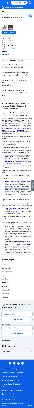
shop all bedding (7, 272)
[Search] (25, 2)
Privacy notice (16, 369)
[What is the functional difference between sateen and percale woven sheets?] (31, 65)
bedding (4, 286)
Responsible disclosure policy (11, 380)
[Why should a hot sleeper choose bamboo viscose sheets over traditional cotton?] (31, 73)
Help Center (6, 351)
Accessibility (20, 373)
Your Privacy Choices (11, 394)
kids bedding (5, 293)
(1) (31, 16)
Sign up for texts (17, 319)
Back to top (29, 405)
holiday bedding (6, 290)
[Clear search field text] (23, 3)
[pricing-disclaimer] (22, 17)
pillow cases (5, 282)
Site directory (6, 369)
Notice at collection (8, 373)
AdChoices (19, 390)
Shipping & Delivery (8, 346)
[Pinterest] (22, 363)
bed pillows (5, 297)
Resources (5, 357)
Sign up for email (17, 333)
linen (3, 275)
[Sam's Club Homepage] (7, 2)
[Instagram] (14, 363)
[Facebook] (10, 363)
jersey (3, 264)
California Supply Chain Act (10, 376)
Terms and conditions (8, 399)
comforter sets (6, 268)
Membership (6, 341)
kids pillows (5, 279)
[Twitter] (18, 363)
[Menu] (3, 2)
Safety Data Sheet (8, 390)
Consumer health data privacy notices (11, 385)
